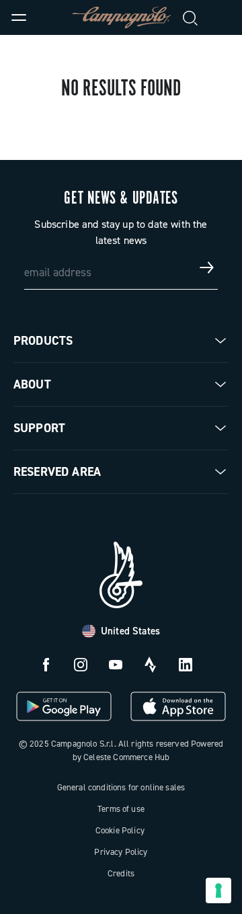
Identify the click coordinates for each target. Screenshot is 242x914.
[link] (223, 17)
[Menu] (19, 17)
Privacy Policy (120, 852)
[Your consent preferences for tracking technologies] (218, 890)
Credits (121, 873)
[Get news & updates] (207, 267)
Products (43, 341)
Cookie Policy (120, 830)
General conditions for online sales (121, 787)
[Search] (191, 17)
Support (39, 428)
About (32, 384)
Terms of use (121, 809)
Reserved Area (57, 472)
